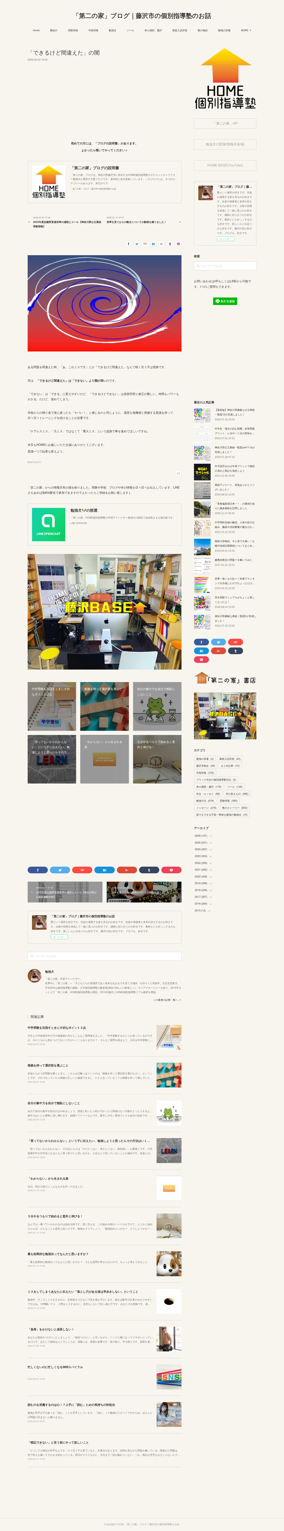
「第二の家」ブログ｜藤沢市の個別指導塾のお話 (142, 15)
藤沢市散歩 (205, 765)
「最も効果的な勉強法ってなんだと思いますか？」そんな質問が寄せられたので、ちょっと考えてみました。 (89, 1262)
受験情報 (73, 30)
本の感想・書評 (153, 30)
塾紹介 (54, 30)
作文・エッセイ (208, 793)
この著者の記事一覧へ (165, 999)
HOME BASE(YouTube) (225, 165)
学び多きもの (237, 793)
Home (36, 30)
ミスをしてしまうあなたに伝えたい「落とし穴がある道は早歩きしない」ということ (83, 1291)
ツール (130, 30)
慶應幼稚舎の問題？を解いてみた (233, 559)
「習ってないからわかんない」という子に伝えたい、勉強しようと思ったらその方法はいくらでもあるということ (102, 1141)
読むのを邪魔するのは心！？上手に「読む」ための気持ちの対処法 (71, 1404)
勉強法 (112, 30)
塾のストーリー (234, 807)
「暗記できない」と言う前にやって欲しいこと (58, 1442)
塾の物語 (203, 30)
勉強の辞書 (224, 30)
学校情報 (93, 30)
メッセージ (206, 807)
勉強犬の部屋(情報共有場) (225, 144)
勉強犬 (49, 971)
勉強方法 (205, 800)
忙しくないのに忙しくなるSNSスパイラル (55, 1367)
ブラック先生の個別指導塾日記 (216, 779)
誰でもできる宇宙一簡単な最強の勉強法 (221, 814)
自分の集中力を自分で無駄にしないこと (54, 1103)
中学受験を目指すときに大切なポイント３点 (57, 1027)
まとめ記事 (230, 765)
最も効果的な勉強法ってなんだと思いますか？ (58, 1254)
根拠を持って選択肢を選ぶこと (48, 1065)
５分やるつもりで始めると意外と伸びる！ (55, 1216)
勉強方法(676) (34, 462)
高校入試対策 (179, 30)
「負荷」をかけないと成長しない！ (51, 1329)
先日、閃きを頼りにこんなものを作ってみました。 (56, 1186)
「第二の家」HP (225, 123)
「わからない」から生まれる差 (48, 1178)
